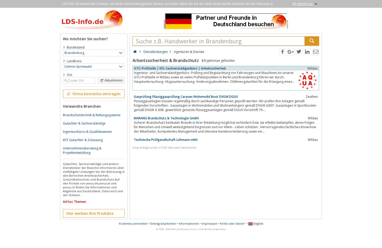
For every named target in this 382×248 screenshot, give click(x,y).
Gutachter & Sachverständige (84, 123)
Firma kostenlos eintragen (96, 93)
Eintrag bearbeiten (163, 223)
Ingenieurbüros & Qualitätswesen (87, 131)
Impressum (210, 223)
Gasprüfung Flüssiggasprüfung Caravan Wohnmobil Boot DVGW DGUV (186, 96)
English (258, 223)
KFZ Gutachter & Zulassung (83, 140)
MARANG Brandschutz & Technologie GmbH (166, 118)
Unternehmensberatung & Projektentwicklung (82, 150)
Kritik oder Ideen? (232, 223)
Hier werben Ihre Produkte (90, 213)
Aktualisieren (113, 80)
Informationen (189, 223)
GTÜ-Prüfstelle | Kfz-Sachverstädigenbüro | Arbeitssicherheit (180, 68)
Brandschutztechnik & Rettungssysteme (92, 115)
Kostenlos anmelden (133, 223)
